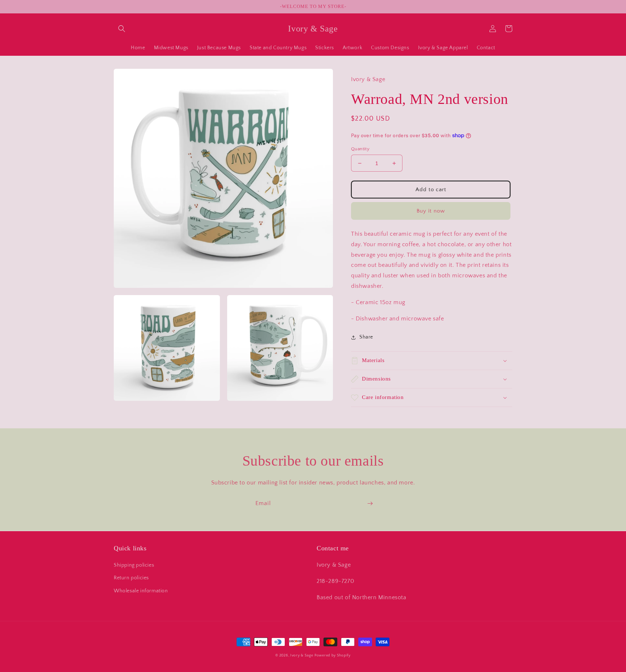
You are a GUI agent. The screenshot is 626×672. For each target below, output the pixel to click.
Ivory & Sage (301, 656)
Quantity (360, 148)
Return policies (131, 578)
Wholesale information (141, 591)
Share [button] (366, 337)
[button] (122, 29)
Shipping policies (134, 565)
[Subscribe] (370, 503)
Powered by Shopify (332, 656)
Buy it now (431, 211)
